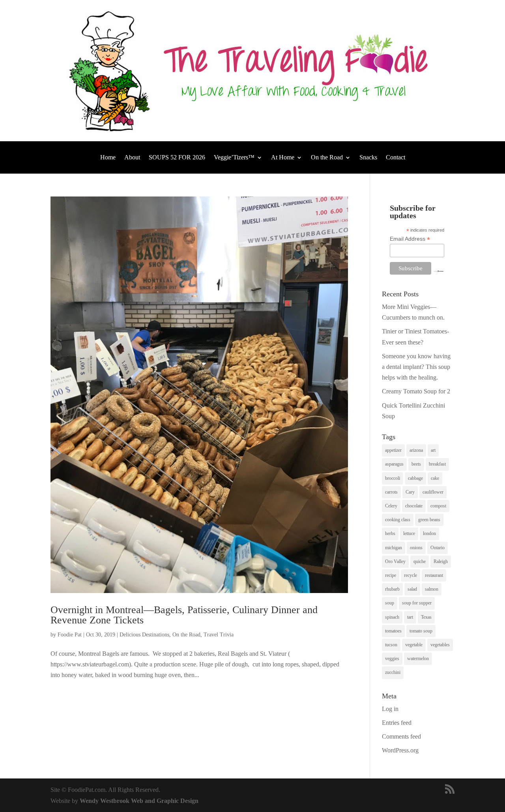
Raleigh (441, 561)
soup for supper (417, 603)
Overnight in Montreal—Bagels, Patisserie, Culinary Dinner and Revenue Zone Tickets (184, 615)
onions (416, 547)
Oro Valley (395, 561)
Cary (410, 492)
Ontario (437, 547)
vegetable (414, 644)
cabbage (415, 478)
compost (438, 506)
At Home (282, 158)
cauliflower (433, 492)
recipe (390, 575)
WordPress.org (400, 750)
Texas (426, 617)
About (132, 158)
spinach (392, 617)
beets (416, 464)
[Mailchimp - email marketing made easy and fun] (438, 270)
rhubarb (392, 589)
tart (410, 617)
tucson (391, 644)
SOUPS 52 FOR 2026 (177, 158)
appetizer (393, 450)
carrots (391, 492)
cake (435, 478)
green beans (429, 519)
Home (108, 158)
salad (412, 589)
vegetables (440, 644)
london (429, 533)
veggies (392, 658)
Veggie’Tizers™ (234, 158)
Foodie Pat (70, 635)
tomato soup (421, 631)
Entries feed (396, 722)
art (433, 450)
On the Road (327, 158)
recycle (410, 575)
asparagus (394, 464)
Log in (390, 708)
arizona (416, 450)
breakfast (437, 464)
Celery (391, 506)
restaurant (434, 575)
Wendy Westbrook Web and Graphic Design (139, 800)
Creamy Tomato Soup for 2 (416, 391)
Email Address (410, 239)
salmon (431, 589)
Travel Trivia (219, 635)
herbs (390, 533)
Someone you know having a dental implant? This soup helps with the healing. (416, 367)
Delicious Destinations (144, 635)
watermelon (418, 658)
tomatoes (393, 631)
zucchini (392, 672)
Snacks (368, 158)
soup (389, 603)
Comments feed (401, 736)
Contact (395, 158)
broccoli (392, 478)
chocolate (414, 506)
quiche (419, 561)
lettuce (409, 533)
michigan (393, 547)
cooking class (397, 519)
